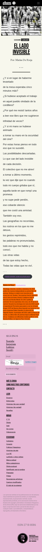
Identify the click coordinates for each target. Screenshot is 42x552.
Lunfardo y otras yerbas (14, 457)
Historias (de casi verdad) (15, 404)
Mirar (8, 415)
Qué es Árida (11, 380)
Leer (8, 393)
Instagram (11, 343)
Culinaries (9, 441)
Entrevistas (10, 401)
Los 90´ (9, 454)
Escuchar (17, 40)
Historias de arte (12, 451)
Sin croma (9, 429)
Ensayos (9, 398)
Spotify (9, 349)
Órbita (8, 423)
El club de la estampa (14, 485)
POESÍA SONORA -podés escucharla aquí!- (17, 276)
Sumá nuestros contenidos (17, 384)
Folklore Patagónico (13, 447)
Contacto (10, 388)
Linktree (10, 346)
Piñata (8, 476)
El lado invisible (21, 49)
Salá (7, 426)
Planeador (25, 40)
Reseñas (9, 410)
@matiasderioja (20, 285)
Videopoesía (10, 432)
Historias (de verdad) (13, 407)
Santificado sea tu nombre (15, 470)
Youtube (10, 341)
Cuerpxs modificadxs (13, 482)
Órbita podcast (11, 466)
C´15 (8, 419)
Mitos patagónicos (13, 463)
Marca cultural (11, 460)
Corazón (9, 444)
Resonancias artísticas (14, 479)
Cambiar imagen (30, 362)
